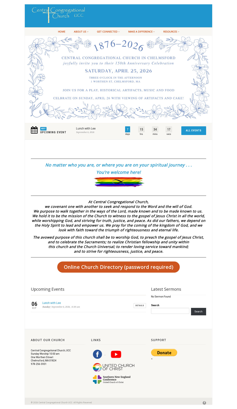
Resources (170, 31)
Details (140, 305)
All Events (193, 130)
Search (155, 305)
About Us (80, 31)
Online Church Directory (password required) (118, 267)
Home (61, 31)
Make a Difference (140, 31)
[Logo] (58, 15)
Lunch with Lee (86, 128)
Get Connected (107, 31)
